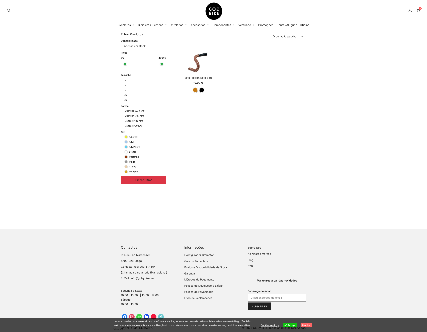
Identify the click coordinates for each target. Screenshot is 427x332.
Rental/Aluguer (287, 25)
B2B (250, 266)
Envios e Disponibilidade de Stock (205, 267)
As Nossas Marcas (259, 253)
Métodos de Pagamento (199, 279)
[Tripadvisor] (139, 316)
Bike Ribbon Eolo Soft (198, 77)
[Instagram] (132, 316)
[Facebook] (124, 316)
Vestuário (244, 25)
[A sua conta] (410, 10)
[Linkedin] (146, 316)
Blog (250, 260)
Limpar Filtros (143, 180)
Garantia (189, 273)
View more (119, 329)
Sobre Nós (254, 247)
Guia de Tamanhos (196, 261)
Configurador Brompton (199, 255)
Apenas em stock (134, 46)
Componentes (221, 25)
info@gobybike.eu (142, 278)
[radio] (195, 90)
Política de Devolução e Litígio (203, 285)
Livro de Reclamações (198, 298)
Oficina (304, 25)
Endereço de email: (260, 291)
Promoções (265, 25)
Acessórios (197, 25)
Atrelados (176, 25)
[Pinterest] (153, 316)
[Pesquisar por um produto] (9, 10)
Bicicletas (124, 25)
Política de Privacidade (198, 291)
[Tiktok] (161, 316)
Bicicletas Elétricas (150, 25)
